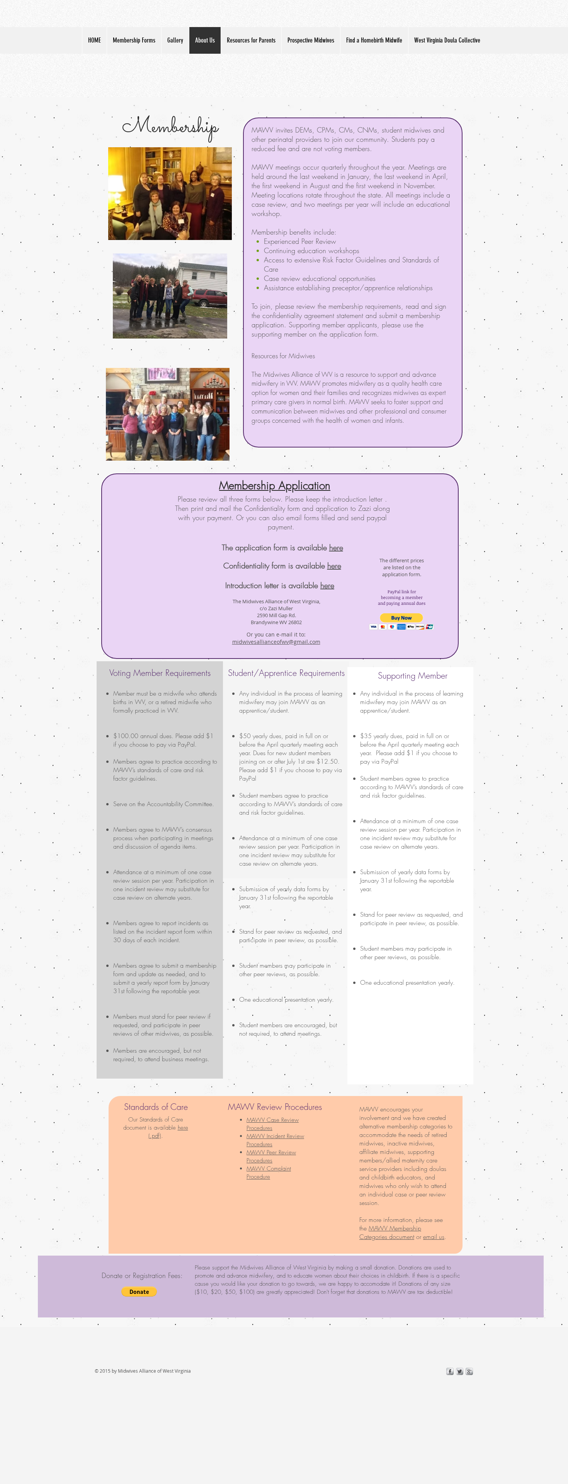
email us (433, 1236)
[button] (402, 622)
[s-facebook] (450, 1371)
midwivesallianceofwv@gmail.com (276, 641)
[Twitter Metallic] (459, 1371)
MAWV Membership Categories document (390, 1232)
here (336, 547)
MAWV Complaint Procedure (269, 1173)
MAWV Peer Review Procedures (271, 1156)
